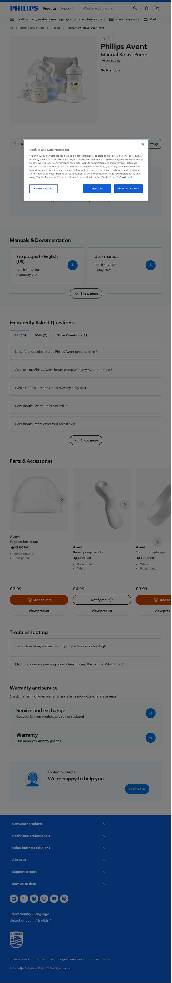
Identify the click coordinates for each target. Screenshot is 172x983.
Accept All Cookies (127, 189)
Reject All (95, 189)
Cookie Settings (42, 189)
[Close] (141, 144)
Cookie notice (125, 177)
